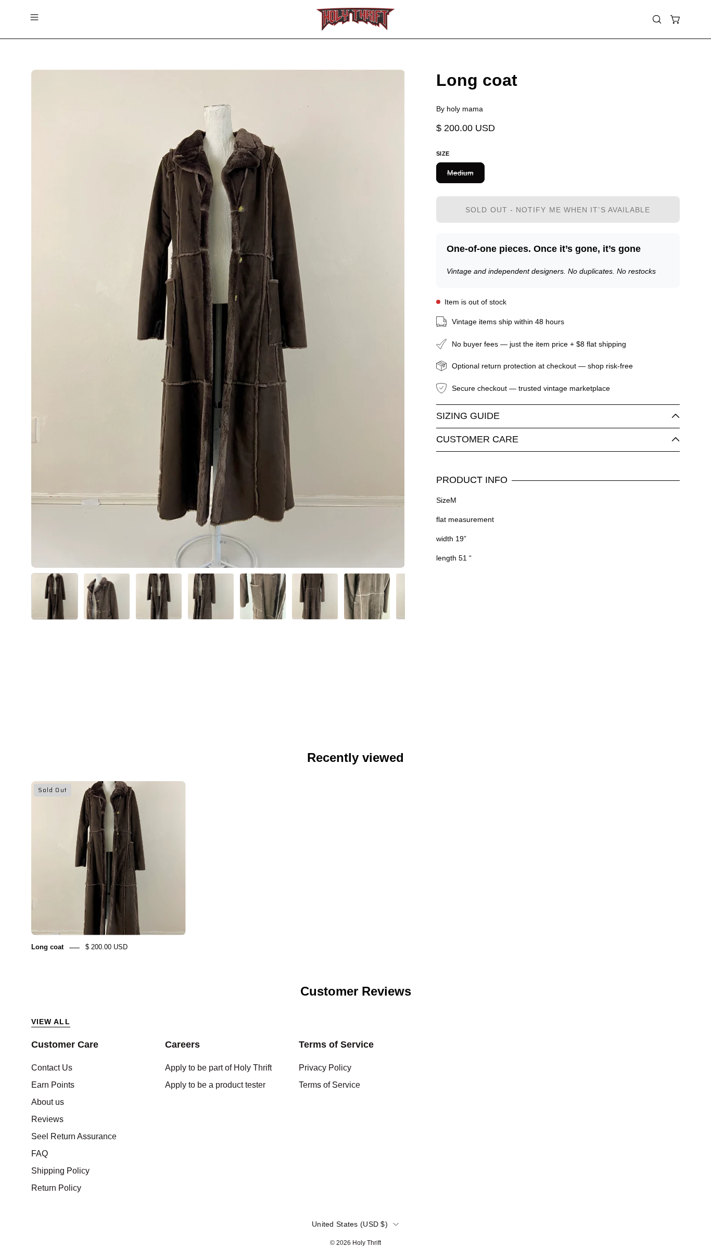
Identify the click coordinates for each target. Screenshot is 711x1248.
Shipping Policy (60, 1170)
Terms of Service (336, 1044)
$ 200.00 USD (106, 947)
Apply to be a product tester (215, 1084)
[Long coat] (54, 596)
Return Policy (56, 1187)
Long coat (47, 947)
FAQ (39, 1153)
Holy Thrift (366, 1242)
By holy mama (459, 109)
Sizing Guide (468, 416)
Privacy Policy (325, 1067)
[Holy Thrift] (355, 19)
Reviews (47, 1119)
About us (47, 1102)
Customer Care (477, 439)
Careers (182, 1044)
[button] (656, 19)
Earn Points (52, 1084)
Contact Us (51, 1067)
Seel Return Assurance (74, 1136)
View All (50, 1021)
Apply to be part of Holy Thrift (218, 1067)
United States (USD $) (350, 1224)
